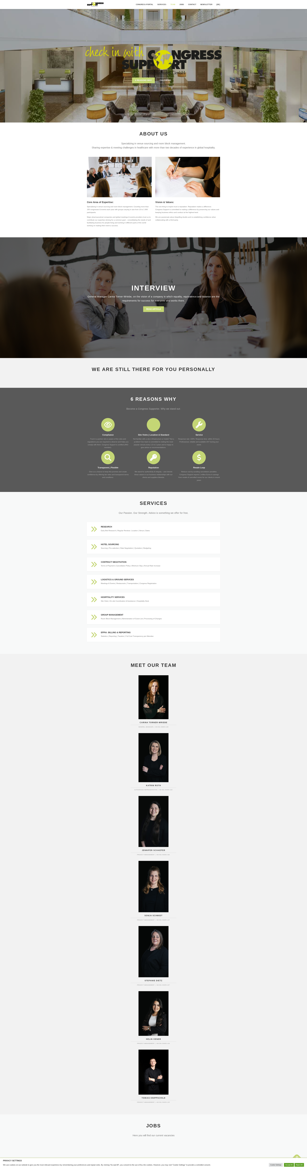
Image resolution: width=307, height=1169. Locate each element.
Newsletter (206, 4)
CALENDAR (165, 80)
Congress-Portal (144, 4)
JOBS (181, 4)
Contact (192, 4)
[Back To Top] (297, 1158)
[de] (218, 4)
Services (161, 4)
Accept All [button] (288, 1165)
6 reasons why (143, 80)
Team (172, 4)
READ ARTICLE (153, 309)
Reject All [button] (299, 1165)
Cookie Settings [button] (275, 1165)
